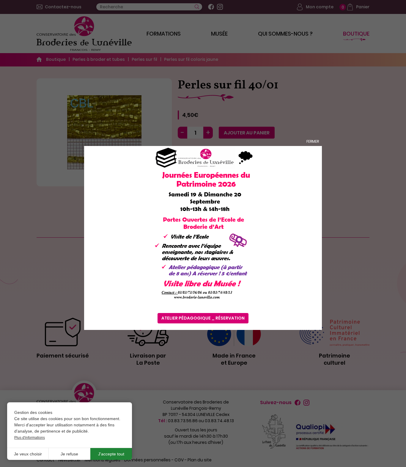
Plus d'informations (29, 438)
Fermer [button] (312, 141)
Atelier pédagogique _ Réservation (203, 318)
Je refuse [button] (69, 454)
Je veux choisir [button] (28, 454)
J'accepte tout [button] (111, 454)
